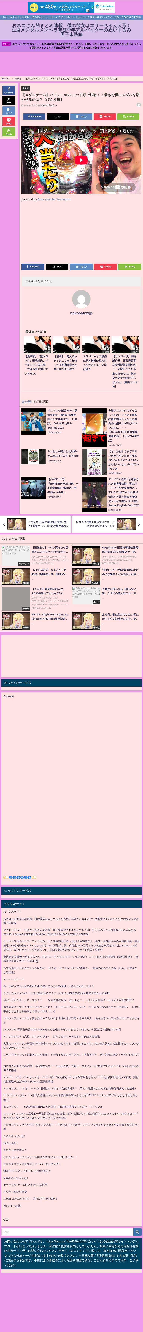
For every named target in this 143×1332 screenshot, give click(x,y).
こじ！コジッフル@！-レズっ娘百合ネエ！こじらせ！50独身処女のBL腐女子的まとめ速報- (56, 993)
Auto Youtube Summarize (54, 199)
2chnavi (8, 696)
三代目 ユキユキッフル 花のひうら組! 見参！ (30, 1198)
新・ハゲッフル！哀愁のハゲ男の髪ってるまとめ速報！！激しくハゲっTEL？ (48, 986)
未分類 (26, 88)
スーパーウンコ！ (13, 979)
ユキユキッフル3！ (14, 1136)
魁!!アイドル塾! (12, 1205)
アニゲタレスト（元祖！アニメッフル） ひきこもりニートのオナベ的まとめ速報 (51, 1036)
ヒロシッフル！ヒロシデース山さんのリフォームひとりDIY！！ (40, 1157)
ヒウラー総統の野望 (15, 1192)
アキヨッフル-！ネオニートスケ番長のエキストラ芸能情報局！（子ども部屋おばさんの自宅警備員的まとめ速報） (70, 1088)
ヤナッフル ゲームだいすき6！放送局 (25, 1184)
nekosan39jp (81, 313)
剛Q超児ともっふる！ (16, 1178)
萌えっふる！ (11, 1143)
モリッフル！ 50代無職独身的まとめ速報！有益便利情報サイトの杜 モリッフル (53, 1106)
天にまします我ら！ (15, 1150)
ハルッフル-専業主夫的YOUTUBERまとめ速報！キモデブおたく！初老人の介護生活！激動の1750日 (62, 1029)
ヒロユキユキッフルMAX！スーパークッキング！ (32, 1164)
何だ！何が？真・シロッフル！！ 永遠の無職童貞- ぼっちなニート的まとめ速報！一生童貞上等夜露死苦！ (69, 1000)
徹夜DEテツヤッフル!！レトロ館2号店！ (27, 1171)
